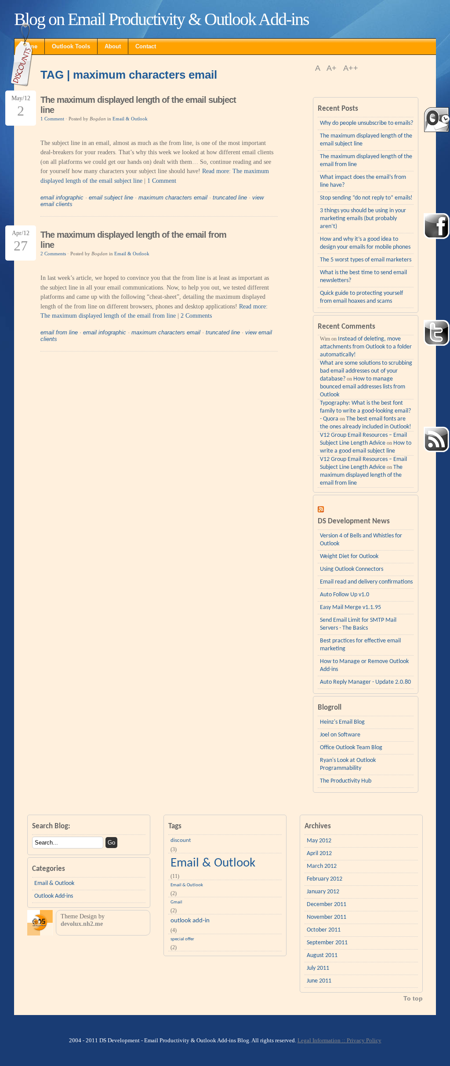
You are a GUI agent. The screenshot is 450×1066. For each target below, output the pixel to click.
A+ (333, 68)
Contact (145, 46)
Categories (48, 869)
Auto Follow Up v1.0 (344, 594)
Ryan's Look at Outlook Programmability (348, 764)
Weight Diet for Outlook (349, 556)
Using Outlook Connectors (351, 569)
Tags (174, 826)
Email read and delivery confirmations (366, 582)
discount (181, 840)
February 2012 (324, 879)
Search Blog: (51, 826)
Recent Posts (338, 108)
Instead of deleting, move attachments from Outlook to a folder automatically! (366, 347)
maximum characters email (172, 197)
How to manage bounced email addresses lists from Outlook (362, 387)
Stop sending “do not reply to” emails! (366, 198)
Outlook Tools (71, 46)
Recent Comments (346, 326)
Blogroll (329, 707)
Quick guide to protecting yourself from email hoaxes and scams (361, 297)
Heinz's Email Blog (342, 722)
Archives (318, 826)
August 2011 (322, 955)
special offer (182, 939)
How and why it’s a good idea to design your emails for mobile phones (365, 243)
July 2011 (318, 968)
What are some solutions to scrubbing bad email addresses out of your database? (366, 371)
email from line (59, 332)
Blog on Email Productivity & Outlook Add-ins (161, 19)
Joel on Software (340, 735)
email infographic (61, 197)
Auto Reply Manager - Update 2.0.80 (365, 682)
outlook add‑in (190, 920)
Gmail (176, 902)
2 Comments (53, 253)
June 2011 (319, 981)
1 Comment (52, 118)
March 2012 (322, 866)
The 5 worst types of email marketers (365, 260)
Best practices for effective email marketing (360, 645)
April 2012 (319, 853)
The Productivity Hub (345, 781)
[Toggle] (366, 502)
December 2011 (326, 904)
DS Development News (354, 521)
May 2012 (319, 841)
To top (413, 998)
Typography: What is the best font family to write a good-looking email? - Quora (365, 411)
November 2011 (326, 917)
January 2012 (323, 891)
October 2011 (324, 930)
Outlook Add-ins (53, 896)
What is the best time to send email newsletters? (363, 276)
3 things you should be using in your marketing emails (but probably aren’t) (363, 218)
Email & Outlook (130, 118)
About (113, 46)
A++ (350, 68)
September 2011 (327, 942)
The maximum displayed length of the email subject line (366, 140)
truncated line (230, 197)
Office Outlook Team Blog (351, 747)
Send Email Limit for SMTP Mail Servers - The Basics (358, 624)
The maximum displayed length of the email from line (366, 160)
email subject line (111, 197)
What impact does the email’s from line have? (363, 181)
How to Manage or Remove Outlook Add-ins (364, 665)
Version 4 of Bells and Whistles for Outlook (361, 540)
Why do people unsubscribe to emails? (366, 123)
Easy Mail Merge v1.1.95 (350, 607)
